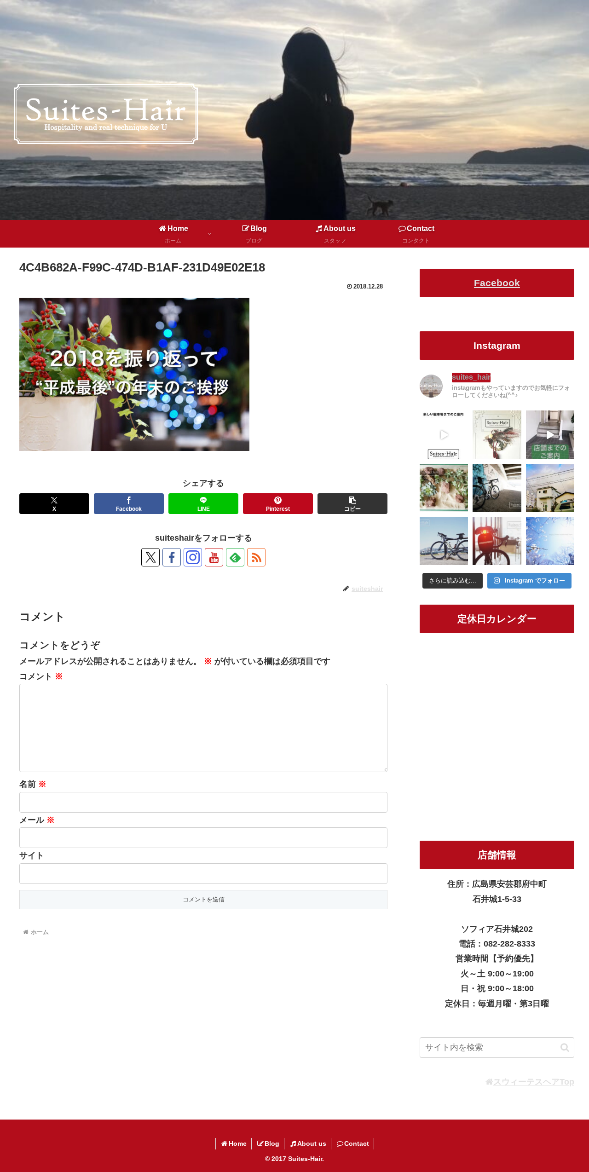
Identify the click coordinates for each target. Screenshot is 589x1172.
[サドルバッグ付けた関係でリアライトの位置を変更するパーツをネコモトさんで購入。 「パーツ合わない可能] (497, 541)
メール (37, 820)
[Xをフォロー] (150, 557)
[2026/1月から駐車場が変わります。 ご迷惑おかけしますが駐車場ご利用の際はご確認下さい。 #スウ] (444, 434)
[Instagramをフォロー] (193, 557)
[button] (352, 503)
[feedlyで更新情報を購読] (235, 557)
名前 (32, 784)
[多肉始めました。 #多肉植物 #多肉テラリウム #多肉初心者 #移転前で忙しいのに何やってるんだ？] (444, 488)
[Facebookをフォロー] (171, 557)
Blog (272, 1143)
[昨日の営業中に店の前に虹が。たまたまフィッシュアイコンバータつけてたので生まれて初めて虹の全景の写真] (550, 488)
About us (311, 1143)
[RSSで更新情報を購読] (256, 557)
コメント (41, 676)
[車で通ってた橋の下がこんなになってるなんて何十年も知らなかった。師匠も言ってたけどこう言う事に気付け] (497, 488)
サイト (31, 855)
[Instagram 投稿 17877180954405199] (550, 434)
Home (238, 1143)
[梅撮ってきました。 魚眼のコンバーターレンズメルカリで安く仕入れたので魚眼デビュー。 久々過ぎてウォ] (550, 541)
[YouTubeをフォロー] (214, 557)
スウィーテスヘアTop (533, 1081)
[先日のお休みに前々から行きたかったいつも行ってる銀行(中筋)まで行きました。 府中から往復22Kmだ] (444, 541)
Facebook (497, 282)
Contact (356, 1143)
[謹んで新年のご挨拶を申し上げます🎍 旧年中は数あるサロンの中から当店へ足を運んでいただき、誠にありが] (497, 434)
